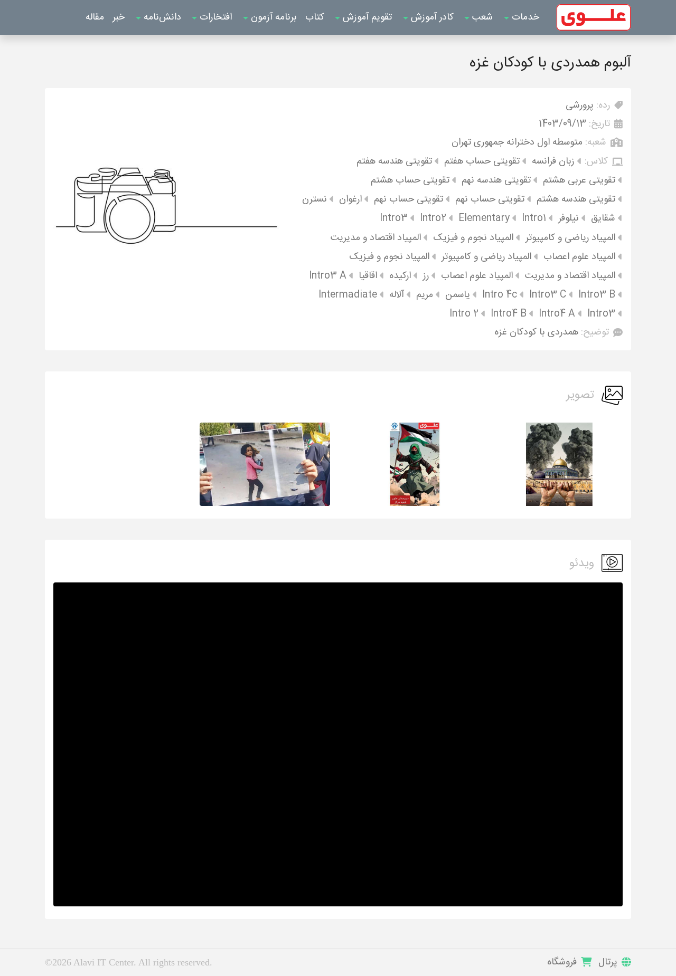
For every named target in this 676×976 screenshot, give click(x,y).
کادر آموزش (431, 17)
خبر (118, 17)
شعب (481, 17)
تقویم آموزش (366, 17)
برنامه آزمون (272, 17)
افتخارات (214, 17)
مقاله (95, 17)
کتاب (314, 17)
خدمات (524, 17)
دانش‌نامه (161, 17)
